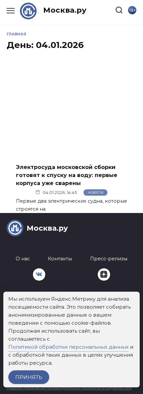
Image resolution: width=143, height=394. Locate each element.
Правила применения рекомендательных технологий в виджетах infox (69, 388)
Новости (95, 192)
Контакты (60, 259)
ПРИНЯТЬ (28, 377)
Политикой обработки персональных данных (68, 347)
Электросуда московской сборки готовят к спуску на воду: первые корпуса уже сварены (66, 175)
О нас (23, 259)
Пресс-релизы (108, 259)
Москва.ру (64, 10)
